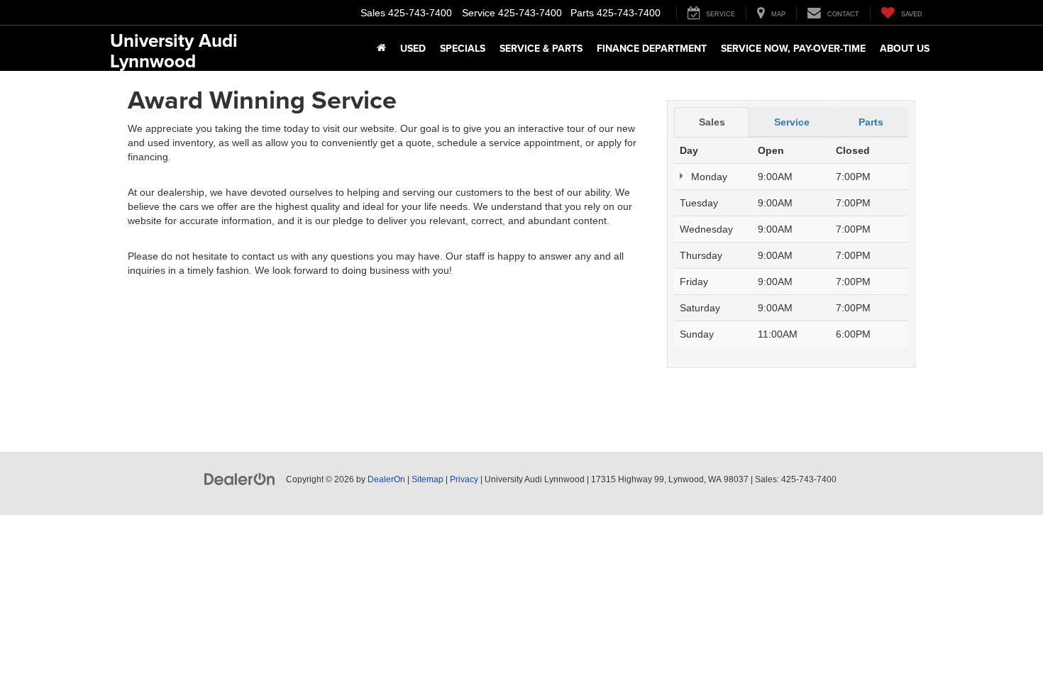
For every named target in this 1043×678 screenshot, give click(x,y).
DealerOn (386, 479)
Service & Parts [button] (541, 48)
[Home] (381, 48)
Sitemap (427, 479)
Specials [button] (462, 48)
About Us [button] (904, 48)
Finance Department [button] (652, 48)
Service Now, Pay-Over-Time (793, 48)
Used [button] (413, 48)
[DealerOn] (240, 478)
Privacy (464, 479)
